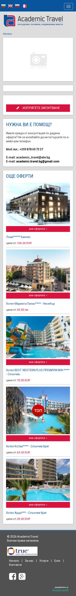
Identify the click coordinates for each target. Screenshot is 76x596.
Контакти (15, 564)
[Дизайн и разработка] (60, 589)
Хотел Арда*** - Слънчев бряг (26, 512)
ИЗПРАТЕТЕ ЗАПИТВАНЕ (39, 108)
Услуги (43, 560)
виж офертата (37, 228)
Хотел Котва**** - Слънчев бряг (27, 446)
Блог (57, 560)
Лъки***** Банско (18, 237)
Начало (7, 33)
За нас (29, 560)
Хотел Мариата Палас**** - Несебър (30, 303)
